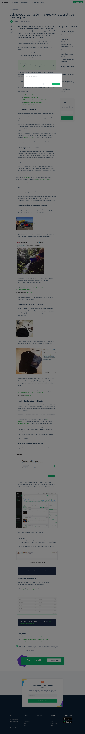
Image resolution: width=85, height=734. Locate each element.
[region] (43, 80)
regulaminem (40, 80)
